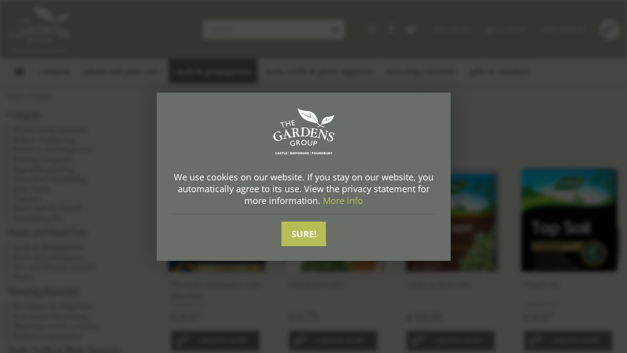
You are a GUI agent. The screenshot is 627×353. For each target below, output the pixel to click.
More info (343, 200)
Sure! (303, 234)
